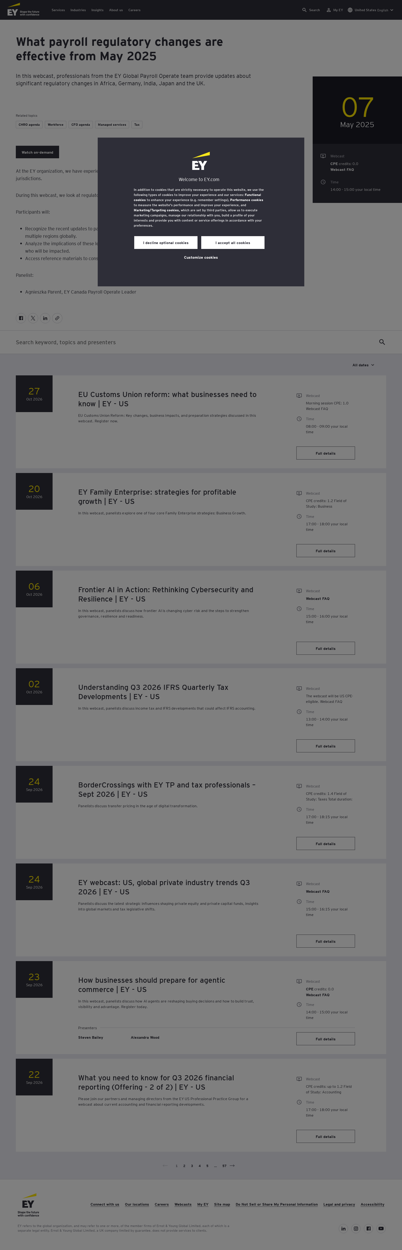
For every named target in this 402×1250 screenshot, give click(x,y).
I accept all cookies (232, 242)
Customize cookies (201, 257)
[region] (201, 212)
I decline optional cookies (166, 242)
